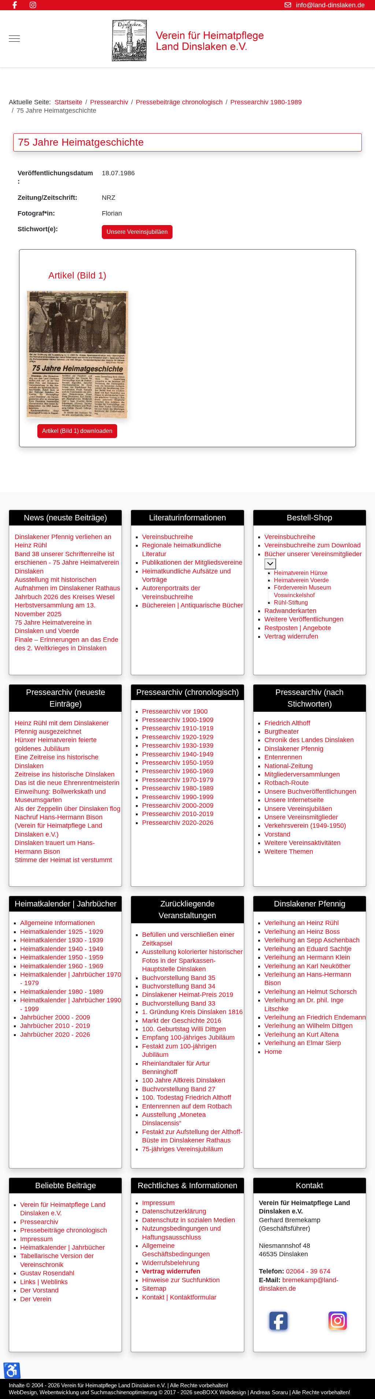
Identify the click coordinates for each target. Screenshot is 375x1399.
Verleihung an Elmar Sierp (302, 1043)
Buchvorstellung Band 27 (178, 1089)
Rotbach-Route (286, 782)
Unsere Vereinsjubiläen (137, 232)
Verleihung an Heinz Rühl (301, 923)
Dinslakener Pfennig (293, 748)
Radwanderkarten (290, 610)
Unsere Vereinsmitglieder (301, 817)
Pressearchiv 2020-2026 (178, 822)
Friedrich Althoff (287, 723)
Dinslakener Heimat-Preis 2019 (187, 994)
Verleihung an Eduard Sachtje (308, 949)
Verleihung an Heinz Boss (302, 931)
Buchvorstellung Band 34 (178, 986)
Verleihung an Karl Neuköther (307, 966)
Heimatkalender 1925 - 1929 (61, 931)
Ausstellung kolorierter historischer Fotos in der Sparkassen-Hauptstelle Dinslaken (192, 960)
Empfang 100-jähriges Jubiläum (188, 1037)
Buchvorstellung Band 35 (178, 977)
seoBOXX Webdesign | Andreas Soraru (241, 1392)
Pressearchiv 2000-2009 (178, 805)
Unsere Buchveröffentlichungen (310, 791)
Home (273, 1051)
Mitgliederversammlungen (302, 774)
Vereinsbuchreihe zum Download (312, 545)
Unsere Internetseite (294, 800)
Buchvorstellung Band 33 (178, 1003)
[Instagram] (32, 5)
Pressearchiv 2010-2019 (178, 814)
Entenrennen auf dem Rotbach (187, 1106)
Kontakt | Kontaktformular (179, 1297)
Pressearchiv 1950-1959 (178, 762)
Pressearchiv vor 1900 (175, 711)
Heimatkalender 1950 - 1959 (61, 957)
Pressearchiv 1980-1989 (178, 788)
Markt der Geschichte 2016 (181, 1020)
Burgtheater (281, 731)
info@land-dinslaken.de (330, 5)
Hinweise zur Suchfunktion (181, 1280)
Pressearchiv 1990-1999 (178, 797)
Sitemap (154, 1288)
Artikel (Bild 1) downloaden (77, 431)
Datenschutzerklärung (174, 1211)
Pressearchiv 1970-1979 (178, 779)
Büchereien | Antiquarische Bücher (192, 605)
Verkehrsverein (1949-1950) (305, 825)
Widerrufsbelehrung (171, 1263)
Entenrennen (283, 757)
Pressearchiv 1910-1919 (178, 728)
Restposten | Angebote (297, 628)
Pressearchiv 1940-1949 (178, 754)
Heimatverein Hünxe (300, 573)
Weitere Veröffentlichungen (304, 619)
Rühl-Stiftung (291, 602)
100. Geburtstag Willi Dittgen (184, 1029)
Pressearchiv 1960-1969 (178, 771)
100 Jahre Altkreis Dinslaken (183, 1080)
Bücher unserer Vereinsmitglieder (313, 554)
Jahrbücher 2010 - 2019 (55, 1025)
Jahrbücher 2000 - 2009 (55, 1017)
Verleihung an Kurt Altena (301, 1034)
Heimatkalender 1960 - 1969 (61, 966)
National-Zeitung (288, 766)
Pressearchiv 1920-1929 (178, 737)
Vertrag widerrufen (291, 636)
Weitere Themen (288, 851)
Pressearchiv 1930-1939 (178, 745)
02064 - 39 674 (308, 1271)
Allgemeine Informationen (57, 923)
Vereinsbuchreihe (167, 536)
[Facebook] (14, 5)
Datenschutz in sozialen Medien (188, 1220)
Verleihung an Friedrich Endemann (315, 1017)
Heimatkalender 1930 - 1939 (61, 940)
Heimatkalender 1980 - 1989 (61, 991)
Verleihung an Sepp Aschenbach (312, 940)
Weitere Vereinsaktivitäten (302, 842)
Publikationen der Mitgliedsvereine (192, 562)
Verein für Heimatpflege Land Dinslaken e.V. (113, 1385)
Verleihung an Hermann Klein (307, 957)
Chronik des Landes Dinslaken (309, 740)
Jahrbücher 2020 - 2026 (55, 1034)
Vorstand (277, 834)
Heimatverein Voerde (301, 580)
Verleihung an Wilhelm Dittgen (308, 1025)
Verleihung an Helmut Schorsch (310, 991)
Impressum (158, 1203)
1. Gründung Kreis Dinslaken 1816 (192, 1011)
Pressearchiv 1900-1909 (178, 719)
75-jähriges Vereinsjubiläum (182, 1149)
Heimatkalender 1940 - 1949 (61, 949)
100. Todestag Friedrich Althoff (186, 1097)
